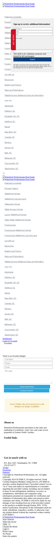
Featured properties (13, 17)
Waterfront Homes (12, 194)
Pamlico (8, 142)
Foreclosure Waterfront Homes (18, 230)
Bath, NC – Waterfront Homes (18, 448)
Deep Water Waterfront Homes (18, 220)
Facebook (7, 470)
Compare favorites (26, 391)
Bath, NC (8, 153)
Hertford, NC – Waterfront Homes (20, 452)
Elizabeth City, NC (12, 116)
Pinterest (6, 472)
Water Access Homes (14, 209)
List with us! (9, 74)
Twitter (6, 468)
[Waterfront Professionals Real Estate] (19, 517)
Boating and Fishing (13, 85)
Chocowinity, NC (12, 163)
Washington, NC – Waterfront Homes (21, 443)
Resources (9, 80)
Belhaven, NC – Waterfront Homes (20, 445)
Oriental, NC (10, 137)
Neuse (7, 127)
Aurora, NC (9, 148)
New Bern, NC (10, 132)
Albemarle (9, 106)
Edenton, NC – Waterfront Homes (20, 450)
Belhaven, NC (10, 158)
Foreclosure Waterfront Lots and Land (21, 236)
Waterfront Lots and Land (15, 199)
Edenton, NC (10, 111)
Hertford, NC (10, 122)
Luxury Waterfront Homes (15, 215)
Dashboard (7, 339)
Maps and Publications (14, 90)
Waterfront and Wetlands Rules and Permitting (24, 95)
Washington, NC (11, 169)
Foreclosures (10, 59)
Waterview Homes (12, 204)
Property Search (11, 188)
